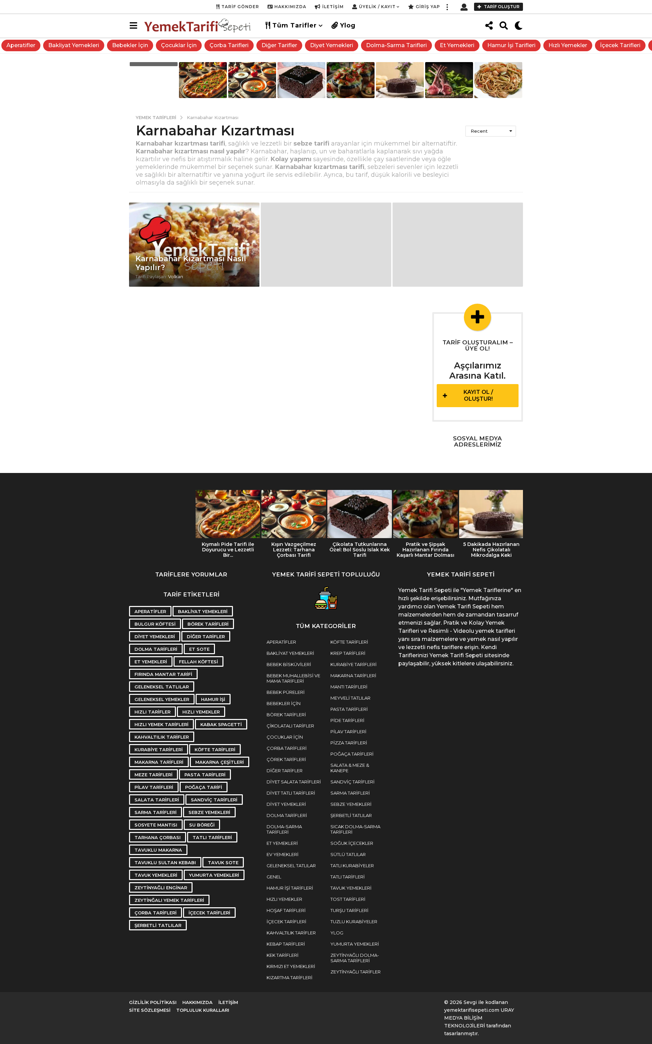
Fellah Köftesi (198, 661)
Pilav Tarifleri (153, 787)
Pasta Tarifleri (204, 774)
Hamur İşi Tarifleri (511, 45)
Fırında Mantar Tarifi (163, 674)
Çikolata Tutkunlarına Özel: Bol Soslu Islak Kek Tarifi (359, 549)
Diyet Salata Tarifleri (294, 781)
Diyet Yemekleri (331, 45)
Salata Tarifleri (156, 799)
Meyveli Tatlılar (350, 698)
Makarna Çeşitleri (219, 762)
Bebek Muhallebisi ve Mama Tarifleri (293, 678)
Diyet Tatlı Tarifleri (291, 793)
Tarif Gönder (240, 6)
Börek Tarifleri (208, 624)
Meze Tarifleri (153, 774)
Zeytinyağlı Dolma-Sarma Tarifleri (354, 957)
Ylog (348, 25)
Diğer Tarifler (279, 45)
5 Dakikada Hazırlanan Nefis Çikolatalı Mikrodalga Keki (491, 549)
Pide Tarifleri (347, 720)
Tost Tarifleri (347, 899)
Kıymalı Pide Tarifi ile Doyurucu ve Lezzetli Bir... (228, 549)
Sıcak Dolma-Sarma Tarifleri (355, 829)
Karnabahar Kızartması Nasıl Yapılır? (190, 263)
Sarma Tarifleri (155, 812)
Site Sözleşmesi (149, 1010)
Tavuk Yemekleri (155, 875)
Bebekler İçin (130, 45)
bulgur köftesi (155, 624)
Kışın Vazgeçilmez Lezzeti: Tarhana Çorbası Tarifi (293, 549)
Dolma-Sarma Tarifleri (396, 45)
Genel (274, 876)
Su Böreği (202, 825)
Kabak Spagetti (221, 724)
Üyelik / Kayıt (377, 6)
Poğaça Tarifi (203, 787)
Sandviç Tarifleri (214, 799)
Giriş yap (428, 6)
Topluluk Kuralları (202, 1010)
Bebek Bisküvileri (289, 664)
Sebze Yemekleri (209, 812)
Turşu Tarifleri (349, 910)
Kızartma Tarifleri (289, 977)
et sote (199, 649)
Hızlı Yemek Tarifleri (161, 724)
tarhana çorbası (157, 837)
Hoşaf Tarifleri (286, 910)
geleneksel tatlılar (161, 686)
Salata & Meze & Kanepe (349, 767)
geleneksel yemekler (161, 699)
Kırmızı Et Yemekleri (291, 966)
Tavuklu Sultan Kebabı (165, 862)
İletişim (333, 6)
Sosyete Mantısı (155, 825)
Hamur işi (213, 699)
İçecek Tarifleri (620, 45)
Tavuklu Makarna (158, 850)
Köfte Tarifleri (215, 749)
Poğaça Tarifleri (352, 754)
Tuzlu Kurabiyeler (353, 921)
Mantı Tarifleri (348, 686)
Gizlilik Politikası (153, 1002)
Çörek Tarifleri (286, 759)
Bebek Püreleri (286, 692)
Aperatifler (20, 45)
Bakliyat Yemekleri (73, 45)
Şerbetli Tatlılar (157, 925)
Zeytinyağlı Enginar (160, 887)
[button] (447, 7)
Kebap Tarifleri (286, 944)
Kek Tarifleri (282, 955)
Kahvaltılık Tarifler (161, 737)
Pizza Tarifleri (348, 742)
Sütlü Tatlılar (348, 854)
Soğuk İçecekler (351, 843)
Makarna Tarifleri (158, 762)
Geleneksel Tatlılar (291, 865)
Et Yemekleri (457, 45)
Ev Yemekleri (282, 854)
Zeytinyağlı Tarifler (355, 971)
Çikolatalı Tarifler (290, 725)
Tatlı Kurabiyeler (352, 865)
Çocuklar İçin (179, 45)
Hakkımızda (290, 6)
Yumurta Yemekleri (214, 875)
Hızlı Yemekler (567, 45)
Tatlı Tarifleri (212, 837)
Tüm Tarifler (294, 25)
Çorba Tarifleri (229, 45)
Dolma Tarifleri (155, 649)
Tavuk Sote (223, 862)
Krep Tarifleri (347, 653)
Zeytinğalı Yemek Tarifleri (169, 900)
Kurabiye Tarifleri (158, 749)
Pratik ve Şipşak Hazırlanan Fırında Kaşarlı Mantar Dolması (425, 549)
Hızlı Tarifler (152, 712)
